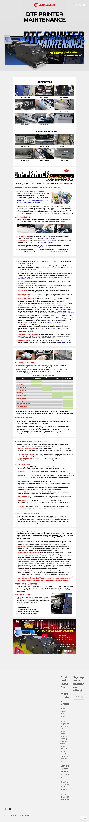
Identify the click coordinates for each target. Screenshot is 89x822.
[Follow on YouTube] (10, 809)
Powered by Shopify (25, 815)
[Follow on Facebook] (5, 809)
